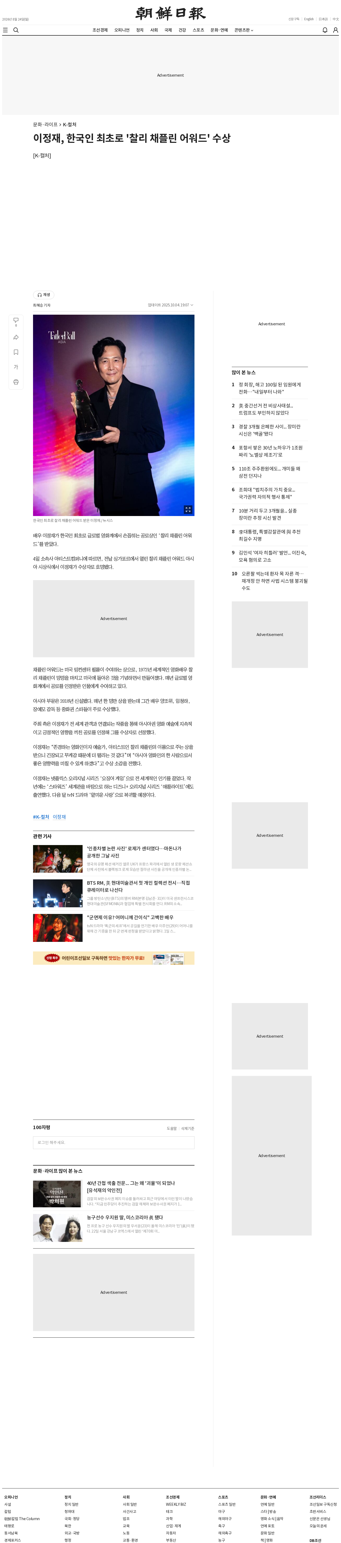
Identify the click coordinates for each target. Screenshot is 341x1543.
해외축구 (225, 1533)
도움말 (172, 1128)
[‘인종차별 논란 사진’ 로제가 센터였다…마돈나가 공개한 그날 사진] (58, 859)
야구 (221, 1511)
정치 (67, 1497)
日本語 (323, 19)
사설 (7, 1504)
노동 (126, 1533)
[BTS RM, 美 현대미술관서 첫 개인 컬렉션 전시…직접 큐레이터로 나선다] (58, 893)
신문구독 (293, 19)
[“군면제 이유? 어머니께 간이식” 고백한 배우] (58, 928)
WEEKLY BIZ (176, 1504)
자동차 (171, 1533)
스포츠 (223, 1497)
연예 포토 (268, 1526)
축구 (221, 1526)
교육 (126, 1526)
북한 (67, 1526)
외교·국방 (72, 1533)
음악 (280, 1518)
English (309, 19)
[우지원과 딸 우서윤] (58, 1228)
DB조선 (315, 1540)
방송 (272, 1511)
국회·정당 (72, 1518)
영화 (269, 1540)
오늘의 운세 (318, 1526)
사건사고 (129, 1511)
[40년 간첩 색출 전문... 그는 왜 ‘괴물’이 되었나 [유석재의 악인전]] (58, 1194)
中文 (336, 19)
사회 (126, 1497)
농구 (221, 1540)
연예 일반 (268, 1504)
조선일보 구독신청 (323, 1504)
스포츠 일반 (227, 1504)
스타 (264, 1511)
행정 (67, 1540)
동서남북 (11, 1533)
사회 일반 (130, 1504)
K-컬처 (69, 125)
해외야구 (225, 1518)
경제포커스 (12, 1540)
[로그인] (335, 30)
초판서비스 (318, 1511)
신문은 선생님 (320, 1518)
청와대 (69, 1511)
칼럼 (7, 1511)
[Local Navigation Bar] (5, 30)
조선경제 (172, 1497)
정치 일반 (71, 1504)
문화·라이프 (45, 125)
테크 (169, 1511)
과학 (169, 1518)
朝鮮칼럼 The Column (22, 1518)
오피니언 (11, 1497)
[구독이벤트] (113, 958)
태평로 (9, 1526)
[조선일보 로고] (170, 12)
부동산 (171, 1540)
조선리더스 (318, 1497)
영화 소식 (268, 1518)
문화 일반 (268, 1533)
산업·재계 (173, 1526)
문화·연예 (268, 1497)
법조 (126, 1518)
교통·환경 (130, 1540)
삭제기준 (187, 1128)
